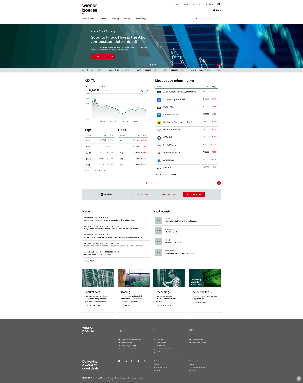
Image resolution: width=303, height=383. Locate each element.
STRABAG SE (169, 144)
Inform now (200, 302)
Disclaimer (157, 370)
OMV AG (167, 137)
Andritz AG (168, 159)
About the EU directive (199, 343)
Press (186, 4)
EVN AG (167, 167)
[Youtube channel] (119, 361)
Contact (156, 361)
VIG (121, 165)
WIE (121, 152)
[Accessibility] (219, 4)
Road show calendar (163, 349)
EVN (88, 146)
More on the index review (102, 56)
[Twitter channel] (145, 361)
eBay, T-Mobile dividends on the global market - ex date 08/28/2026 (111, 229)
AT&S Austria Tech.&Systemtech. (179, 91)
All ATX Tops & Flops (97, 170)
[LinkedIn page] (126, 361)
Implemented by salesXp (117, 381)
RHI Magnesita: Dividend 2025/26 (97, 254)
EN (213, 4)
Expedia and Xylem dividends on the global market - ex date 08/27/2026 (113, 246)
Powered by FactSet (103, 381)
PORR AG (168, 106)
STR (121, 146)
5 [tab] (156, 183)
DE (207, 4)
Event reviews (161, 343)
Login (218, 10)
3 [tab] (153, 65)
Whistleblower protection (197, 367)
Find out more (166, 305)
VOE (88, 165)
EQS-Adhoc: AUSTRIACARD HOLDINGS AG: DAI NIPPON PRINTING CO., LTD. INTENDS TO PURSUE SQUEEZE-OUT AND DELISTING (134, 237)
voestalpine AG (171, 114)
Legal (120, 330)
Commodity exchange (128, 346)
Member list (160, 346)
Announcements (126, 343)
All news (91, 260)
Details (127, 305)
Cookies (191, 364)
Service (156, 330)
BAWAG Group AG (172, 152)
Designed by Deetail (131, 381)
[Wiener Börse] (89, 9)
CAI (121, 159)
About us (197, 4)
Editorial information (160, 367)
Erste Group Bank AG (174, 99)
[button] (84, 46)
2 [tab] (150, 65)
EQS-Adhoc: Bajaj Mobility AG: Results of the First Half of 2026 (109, 220)
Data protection (194, 361)
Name (159, 87)
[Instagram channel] (132, 361)
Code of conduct (126, 352)
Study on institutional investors (167, 352)
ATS (88, 140)
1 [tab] (148, 65)
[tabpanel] (151, 46)
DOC (88, 159)
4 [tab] (155, 65)
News (177, 4)
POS (122, 140)
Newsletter (160, 339)
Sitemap (156, 364)
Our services (94, 305)
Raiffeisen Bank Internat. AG (177, 122)
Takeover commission (128, 349)
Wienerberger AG (172, 129)
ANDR (89, 152)
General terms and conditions (131, 339)
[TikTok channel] (138, 361)
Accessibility (193, 370)
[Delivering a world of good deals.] (90, 364)
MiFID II (192, 330)
